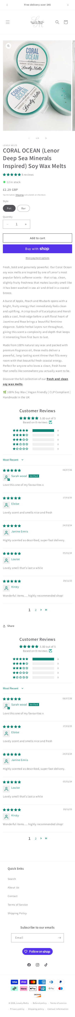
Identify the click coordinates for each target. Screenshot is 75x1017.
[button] (7, 22)
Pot (9, 208)
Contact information (58, 1009)
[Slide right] (46, 138)
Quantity (7, 216)
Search (12, 879)
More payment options (37, 257)
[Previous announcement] (7, 5)
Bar (23, 208)
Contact (13, 896)
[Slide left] (29, 138)
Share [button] (10, 626)
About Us (13, 887)
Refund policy (40, 1003)
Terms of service (58, 1003)
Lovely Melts (22, 1003)
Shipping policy (36, 1009)
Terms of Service (18, 904)
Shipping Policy (17, 913)
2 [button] (36, 610)
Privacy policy (17, 1009)
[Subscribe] (59, 937)
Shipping (20, 195)
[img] (12, 470)
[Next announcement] (68, 5)
